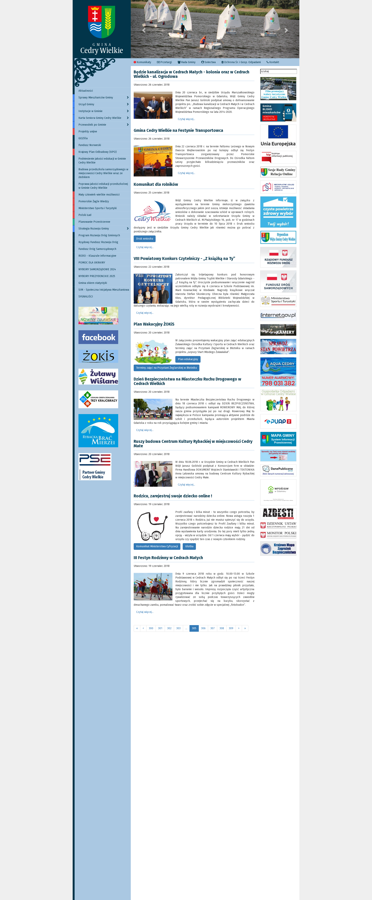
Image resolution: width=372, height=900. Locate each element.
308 (222, 628)
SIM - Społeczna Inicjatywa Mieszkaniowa (103, 289)
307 (212, 628)
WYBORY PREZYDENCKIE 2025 (96, 276)
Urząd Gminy (86, 104)
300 (151, 628)
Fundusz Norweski (89, 145)
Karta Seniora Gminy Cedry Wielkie (99, 118)
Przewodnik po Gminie (92, 124)
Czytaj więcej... (186, 119)
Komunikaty (144, 62)
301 (160, 628)
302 (169, 628)
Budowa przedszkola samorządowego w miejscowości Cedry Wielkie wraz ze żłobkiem (103, 173)
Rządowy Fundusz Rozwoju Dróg (98, 242)
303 (178, 628)
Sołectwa (210, 62)
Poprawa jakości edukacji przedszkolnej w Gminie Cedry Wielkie (103, 185)
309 (231, 628)
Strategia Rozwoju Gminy (93, 228)
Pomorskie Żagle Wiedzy (93, 201)
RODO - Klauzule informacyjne (97, 255)
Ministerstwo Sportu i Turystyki (97, 208)
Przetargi (166, 62)
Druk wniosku (144, 238)
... (186, 628)
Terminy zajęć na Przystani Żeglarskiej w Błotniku (166, 367)
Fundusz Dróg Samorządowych (97, 249)
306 (203, 628)
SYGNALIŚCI (85, 296)
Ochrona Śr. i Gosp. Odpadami (242, 62)
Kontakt (274, 62)
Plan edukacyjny (188, 359)
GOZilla (83, 138)
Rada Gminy (188, 62)
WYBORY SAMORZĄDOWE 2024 (97, 269)
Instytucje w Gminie (90, 111)
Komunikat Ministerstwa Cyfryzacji (157, 546)
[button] (143, 29)
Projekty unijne (87, 131)
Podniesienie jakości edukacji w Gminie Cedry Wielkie (102, 160)
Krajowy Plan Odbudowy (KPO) (97, 152)
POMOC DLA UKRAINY (91, 262)
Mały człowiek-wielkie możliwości (99, 194)
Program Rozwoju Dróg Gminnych (99, 235)
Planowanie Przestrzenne (94, 221)
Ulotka (189, 546)
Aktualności (85, 90)
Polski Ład (84, 215)
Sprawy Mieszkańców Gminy (95, 97)
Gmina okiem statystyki (92, 283)
